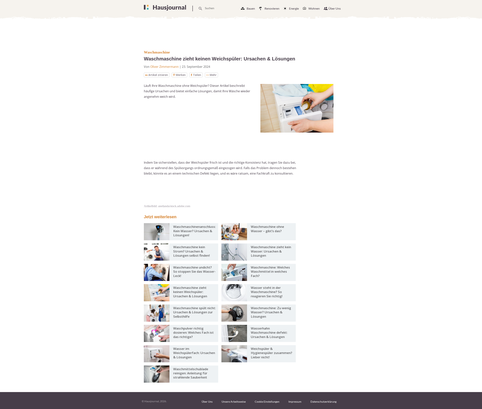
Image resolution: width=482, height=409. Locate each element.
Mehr (213, 75)
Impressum (294, 401)
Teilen (197, 75)
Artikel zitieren (158, 75)
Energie (294, 8)
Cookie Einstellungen (267, 401)
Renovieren (272, 8)
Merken (181, 75)
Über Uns (334, 8)
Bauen (251, 8)
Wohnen (314, 8)
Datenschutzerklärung (323, 401)
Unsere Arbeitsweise (234, 401)
